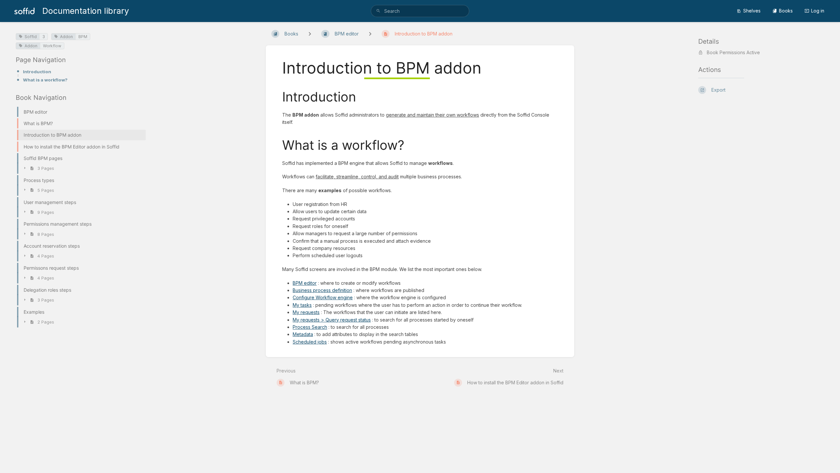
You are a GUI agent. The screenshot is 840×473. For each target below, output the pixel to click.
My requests (306, 312)
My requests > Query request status (332, 320)
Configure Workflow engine (323, 297)
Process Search (310, 327)
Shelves (752, 10)
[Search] (378, 11)
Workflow (52, 45)
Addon (66, 36)
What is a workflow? (45, 79)
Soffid (31, 36)
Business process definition (322, 290)
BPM (82, 36)
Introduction (37, 71)
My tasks (302, 305)
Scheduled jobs (310, 342)
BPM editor (305, 283)
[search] (420, 11)
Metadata (303, 334)
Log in (817, 10)
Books (786, 10)
